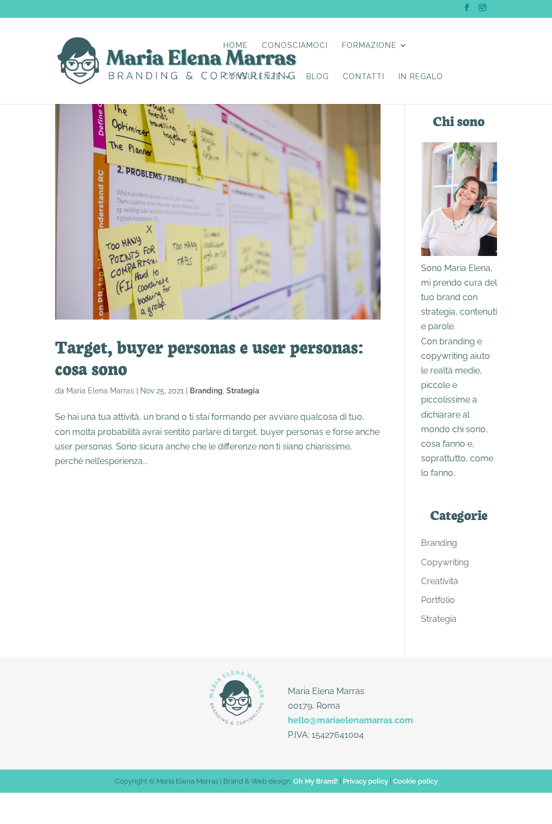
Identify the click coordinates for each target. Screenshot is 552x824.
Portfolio (438, 600)
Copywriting (445, 562)
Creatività (439, 581)
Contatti (363, 77)
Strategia (242, 390)
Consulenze (252, 77)
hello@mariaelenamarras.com (350, 720)
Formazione (369, 45)
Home (235, 45)
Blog (317, 77)
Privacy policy (365, 781)
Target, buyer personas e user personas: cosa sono (209, 357)
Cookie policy (415, 781)
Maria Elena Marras (100, 390)
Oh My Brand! (315, 781)
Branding (206, 390)
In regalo (420, 77)
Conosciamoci (295, 45)
